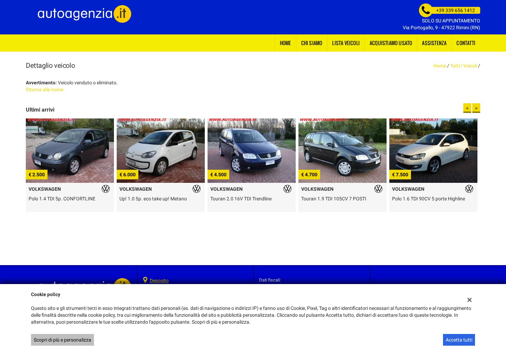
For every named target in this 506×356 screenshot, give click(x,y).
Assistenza (434, 42)
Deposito (159, 280)
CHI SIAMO (312, 42)
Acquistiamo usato (391, 42)
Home (285, 42)
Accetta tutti (459, 340)
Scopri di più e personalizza (62, 340)
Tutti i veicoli (463, 66)
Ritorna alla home (44, 89)
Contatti (465, 42)
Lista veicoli (346, 42)
